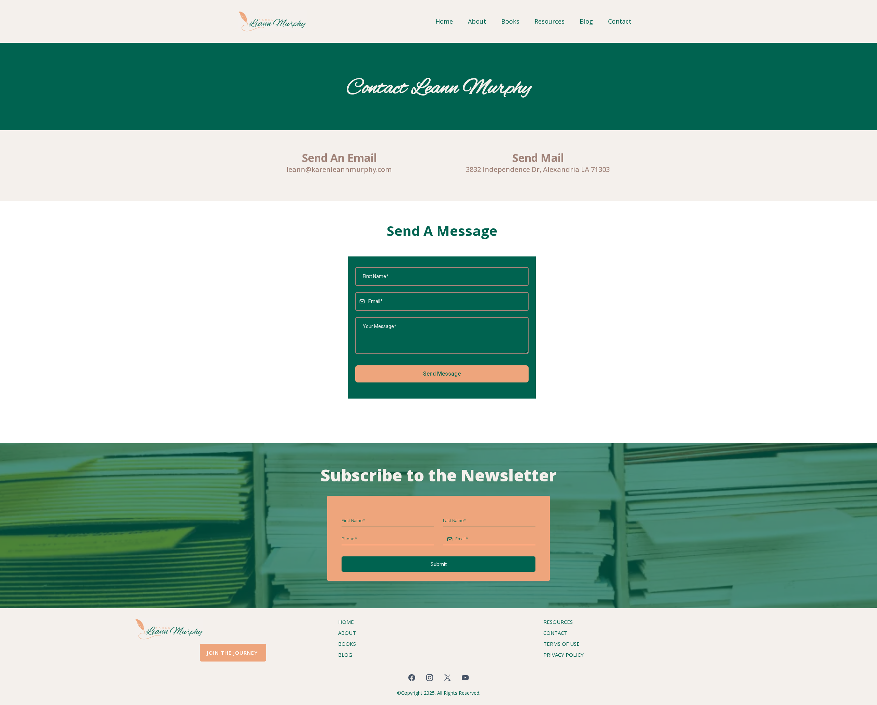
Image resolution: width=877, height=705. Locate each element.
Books (510, 21)
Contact (619, 21)
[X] (447, 678)
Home (444, 21)
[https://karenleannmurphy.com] (272, 21)
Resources (549, 21)
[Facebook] (412, 678)
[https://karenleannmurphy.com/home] (217, 629)
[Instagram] (429, 678)
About (477, 21)
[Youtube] (465, 678)
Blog (586, 21)
